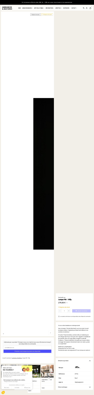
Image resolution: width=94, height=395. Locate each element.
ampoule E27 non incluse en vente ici (80, 350)
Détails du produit (63, 360)
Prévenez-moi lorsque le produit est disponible (27, 351)
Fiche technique (62, 387)
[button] (83, 8)
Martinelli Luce (61, 297)
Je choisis (17, 387)
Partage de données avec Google (11, 381)
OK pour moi (27, 387)
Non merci (6, 387)
